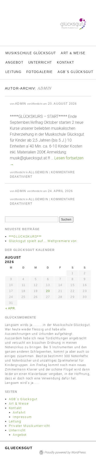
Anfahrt (19, 412)
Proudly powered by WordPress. (65, 452)
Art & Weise (73, 53)
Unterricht (40, 62)
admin (45, 88)
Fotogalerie (39, 72)
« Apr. (10, 308)
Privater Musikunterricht (29, 426)
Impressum (22, 417)
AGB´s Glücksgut (75, 72)
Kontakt (65, 62)
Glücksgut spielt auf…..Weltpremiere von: (43, 241)
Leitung (13, 72)
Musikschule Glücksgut (30, 53)
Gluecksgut (18, 448)
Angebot (14, 62)
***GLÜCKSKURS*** (25, 236)
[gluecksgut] (5, 43)
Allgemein (38, 172)
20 (48, 291)
